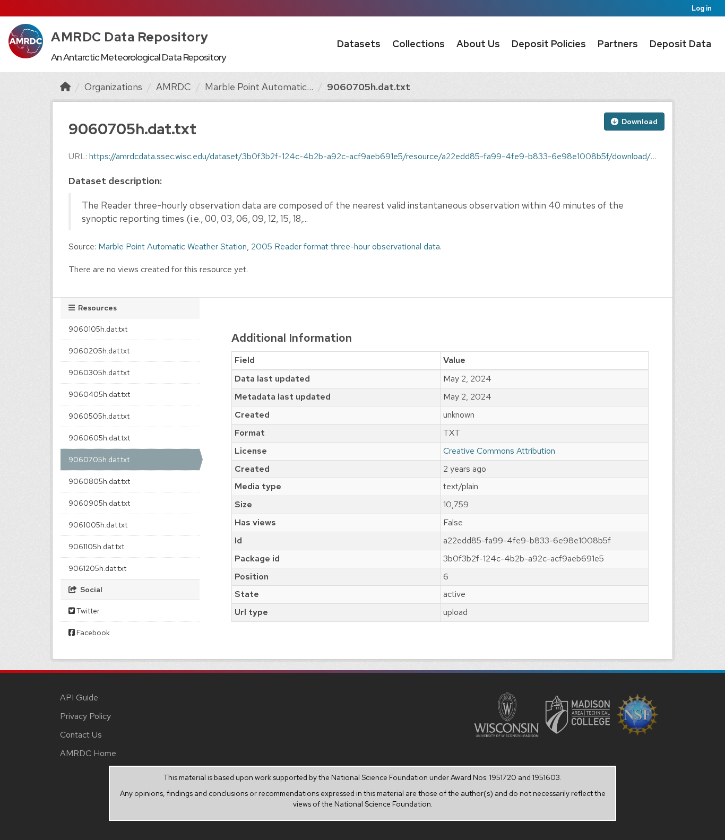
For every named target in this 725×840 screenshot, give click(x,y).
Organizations (113, 87)
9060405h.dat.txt (99, 394)
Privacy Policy (85, 716)
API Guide (79, 697)
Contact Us (81, 734)
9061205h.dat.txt (97, 568)
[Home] (65, 87)
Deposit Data (680, 44)
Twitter (87, 611)
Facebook (92, 632)
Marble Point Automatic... (259, 87)
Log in (702, 8)
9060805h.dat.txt (99, 481)
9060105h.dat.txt (97, 329)
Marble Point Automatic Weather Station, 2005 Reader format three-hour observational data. (270, 246)
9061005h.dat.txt (97, 525)
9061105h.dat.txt (96, 546)
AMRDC (173, 87)
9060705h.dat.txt (368, 87)
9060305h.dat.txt (99, 372)
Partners (618, 44)
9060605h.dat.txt (99, 438)
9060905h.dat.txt (99, 503)
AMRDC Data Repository (130, 37)
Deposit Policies (549, 44)
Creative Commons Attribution (499, 450)
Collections (418, 44)
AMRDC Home (88, 753)
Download (639, 121)
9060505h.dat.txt (99, 416)
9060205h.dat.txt (99, 351)
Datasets (359, 44)
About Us (478, 44)
